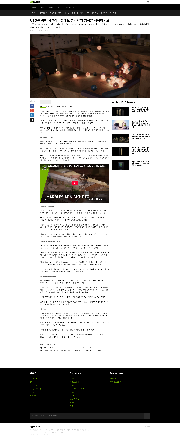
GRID (32, 382)
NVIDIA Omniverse (46, 283)
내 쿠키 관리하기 (60, 430)
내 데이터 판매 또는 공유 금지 (76, 430)
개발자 (72, 385)
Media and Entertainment (61, 350)
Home (34, 13)
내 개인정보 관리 (48, 430)
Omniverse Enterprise (51, 290)
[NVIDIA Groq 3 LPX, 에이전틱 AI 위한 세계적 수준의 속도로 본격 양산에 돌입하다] (120, 151)
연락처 (61, 432)
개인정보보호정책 (35, 430)
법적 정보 (113, 378)
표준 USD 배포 (87, 248)
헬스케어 (104, 13)
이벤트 (72, 378)
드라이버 (33, 7)
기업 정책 (47, 432)
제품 (42, 7)
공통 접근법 (81, 116)
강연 (89, 335)
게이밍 (66, 13)
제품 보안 (54, 432)
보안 (71, 406)
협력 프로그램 (74, 382)
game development (82, 348)
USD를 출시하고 (72, 121)
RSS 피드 (73, 396)
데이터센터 (43, 13)
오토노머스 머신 (92, 13)
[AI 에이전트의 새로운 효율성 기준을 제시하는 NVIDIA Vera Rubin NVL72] (120, 138)
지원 (59, 7)
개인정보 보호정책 (116, 382)
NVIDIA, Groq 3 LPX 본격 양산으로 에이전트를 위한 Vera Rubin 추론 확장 (140, 110)
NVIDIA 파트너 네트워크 (78, 389)
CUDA (32, 392)
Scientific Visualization (88, 350)
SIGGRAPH (100, 350)
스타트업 (113, 13)
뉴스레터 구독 (74, 399)
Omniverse (75, 350)
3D (57, 348)
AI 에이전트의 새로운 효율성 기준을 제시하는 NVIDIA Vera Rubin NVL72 (141, 136)
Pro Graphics (51, 345)
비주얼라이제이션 (35, 389)
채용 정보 (73, 392)
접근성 (40, 432)
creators (66, 348)
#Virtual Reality (49, 348)
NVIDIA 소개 (70, 7)
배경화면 (33, 396)
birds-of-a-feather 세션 (48, 337)
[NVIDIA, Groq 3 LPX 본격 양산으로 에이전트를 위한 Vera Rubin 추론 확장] (120, 111)
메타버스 (43, 106)
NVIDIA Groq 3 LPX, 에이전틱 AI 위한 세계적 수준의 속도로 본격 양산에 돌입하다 (140, 150)
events (72, 348)
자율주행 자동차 (56, 13)
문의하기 (73, 402)
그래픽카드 (33, 378)
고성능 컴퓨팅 (34, 385)
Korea (147, 427)
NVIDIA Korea (45, 30)
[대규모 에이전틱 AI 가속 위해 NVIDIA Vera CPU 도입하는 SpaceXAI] (120, 165)
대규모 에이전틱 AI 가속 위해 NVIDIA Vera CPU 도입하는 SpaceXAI (141, 163)
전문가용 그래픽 (78, 13)
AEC (60, 348)
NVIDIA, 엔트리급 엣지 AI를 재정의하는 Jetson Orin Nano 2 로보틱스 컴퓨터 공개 (141, 124)
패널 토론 (61, 318)
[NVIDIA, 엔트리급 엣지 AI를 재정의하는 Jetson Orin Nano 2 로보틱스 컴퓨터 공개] (120, 125)
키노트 (56, 148)
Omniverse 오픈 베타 (100, 290)
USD (94, 113)
